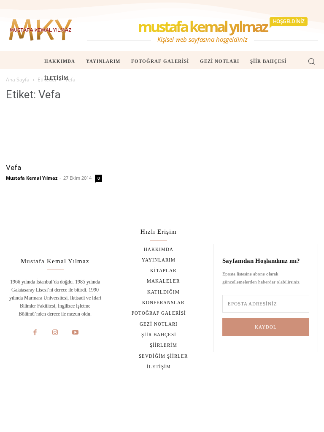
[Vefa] (54, 133)
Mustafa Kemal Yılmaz (31, 178)
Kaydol (266, 326)
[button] (311, 61)
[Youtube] (75, 333)
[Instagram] (55, 333)
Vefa (13, 167)
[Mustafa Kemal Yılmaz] (40, 30)
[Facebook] (35, 333)
